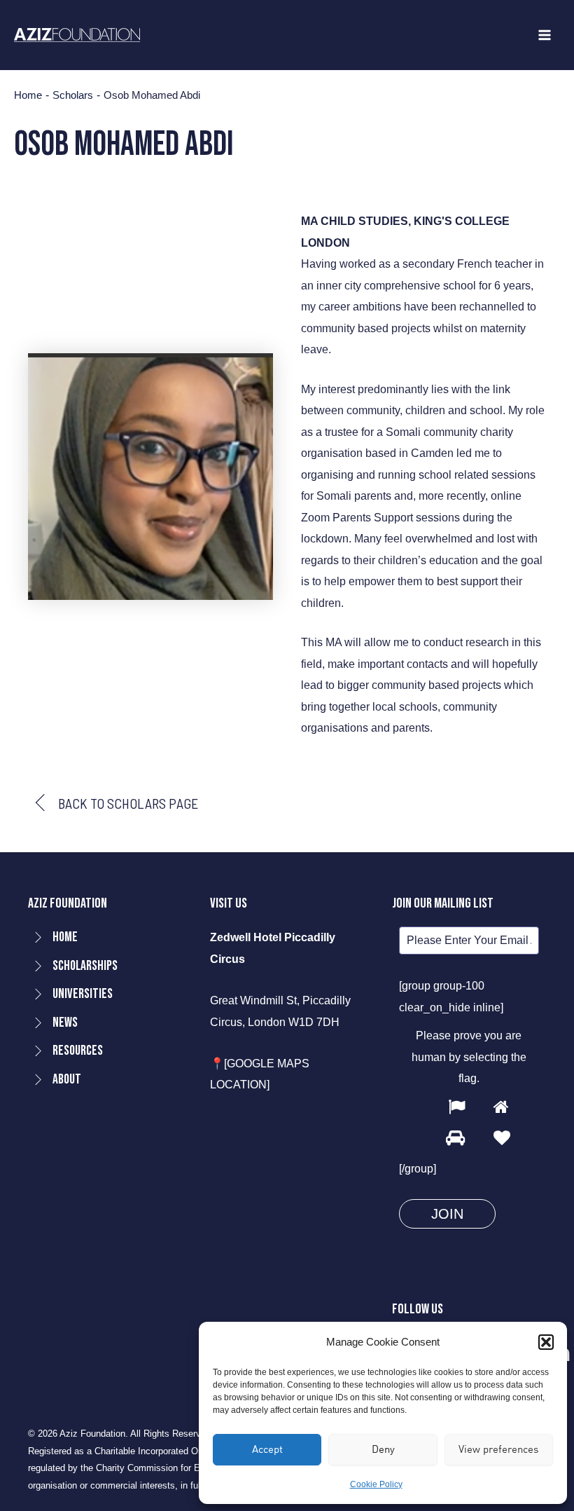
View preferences (498, 1449)
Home (28, 95)
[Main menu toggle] (544, 35)
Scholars (72, 95)
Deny (383, 1449)
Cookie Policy (376, 1484)
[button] (546, 1342)
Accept (267, 1449)
